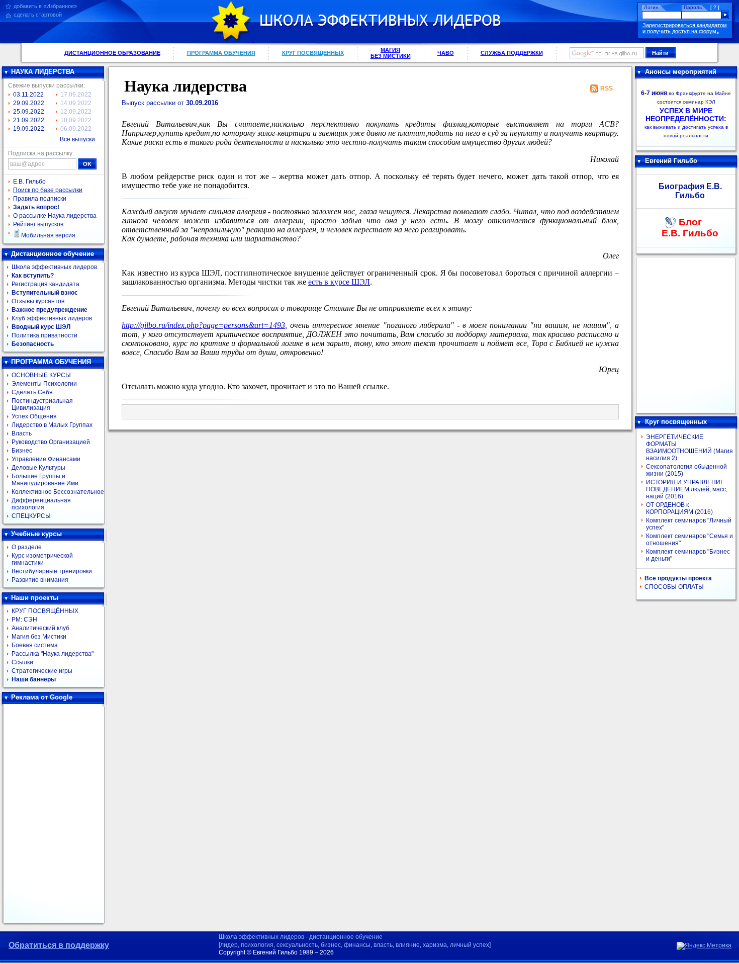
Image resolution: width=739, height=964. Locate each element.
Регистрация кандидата (45, 284)
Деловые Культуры (38, 467)
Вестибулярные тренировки (52, 571)
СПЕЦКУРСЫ (31, 515)
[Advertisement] (54, 813)
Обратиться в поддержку (59, 945)
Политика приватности (44, 335)
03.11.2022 (28, 94)
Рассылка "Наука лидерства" (53, 653)
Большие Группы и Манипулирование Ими (45, 480)
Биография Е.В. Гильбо (690, 191)
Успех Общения (34, 416)
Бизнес (22, 450)
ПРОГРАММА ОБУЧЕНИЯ (221, 53)
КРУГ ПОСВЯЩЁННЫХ (45, 611)
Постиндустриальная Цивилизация (42, 404)
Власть (22, 433)
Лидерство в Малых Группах (52, 424)
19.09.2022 (28, 128)
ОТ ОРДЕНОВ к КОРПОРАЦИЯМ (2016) (679, 508)
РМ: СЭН (24, 619)
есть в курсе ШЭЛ (339, 282)
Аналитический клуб (40, 628)
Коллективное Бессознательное (58, 491)
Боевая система (35, 645)
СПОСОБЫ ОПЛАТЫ (674, 586)
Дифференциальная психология (41, 504)
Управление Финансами (46, 459)
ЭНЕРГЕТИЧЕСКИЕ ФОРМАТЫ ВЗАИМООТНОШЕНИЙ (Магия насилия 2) (689, 447)
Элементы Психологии (44, 383)
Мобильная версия (48, 235)
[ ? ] (714, 7)
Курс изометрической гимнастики (42, 559)
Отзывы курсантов (38, 301)
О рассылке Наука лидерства (55, 215)
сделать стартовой (38, 15)
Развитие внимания (40, 579)
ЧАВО (445, 53)
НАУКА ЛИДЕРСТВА (42, 71)
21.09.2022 (28, 120)
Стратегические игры (42, 670)
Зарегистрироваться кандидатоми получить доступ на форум (684, 28)
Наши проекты (34, 597)
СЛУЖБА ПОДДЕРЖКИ (512, 53)
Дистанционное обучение (52, 253)
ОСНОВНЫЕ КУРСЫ (41, 375)
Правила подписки (39, 198)
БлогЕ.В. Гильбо (690, 227)
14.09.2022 (75, 103)
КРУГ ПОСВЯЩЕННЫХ (313, 53)
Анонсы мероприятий (680, 71)
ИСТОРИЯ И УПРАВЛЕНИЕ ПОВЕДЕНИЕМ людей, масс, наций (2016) (686, 489)
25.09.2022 (28, 111)
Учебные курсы (36, 534)
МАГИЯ (391, 53)
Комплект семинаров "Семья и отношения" (689, 540)
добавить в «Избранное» (45, 6)
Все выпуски (77, 139)
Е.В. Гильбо (29, 181)
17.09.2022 (75, 94)
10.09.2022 (75, 120)
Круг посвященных (676, 421)
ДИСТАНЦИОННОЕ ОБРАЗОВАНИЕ (112, 53)
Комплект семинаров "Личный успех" (688, 524)
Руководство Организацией (51, 442)
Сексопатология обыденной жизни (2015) (686, 470)
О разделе (27, 547)
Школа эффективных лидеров (54, 267)
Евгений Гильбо (671, 160)
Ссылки (22, 662)
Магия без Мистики (39, 636)
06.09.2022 (75, 128)
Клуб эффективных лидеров (52, 318)
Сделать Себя (32, 392)
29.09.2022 (28, 103)
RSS (606, 88)
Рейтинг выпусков (38, 224)
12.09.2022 (75, 111)
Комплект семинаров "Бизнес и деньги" (688, 555)
